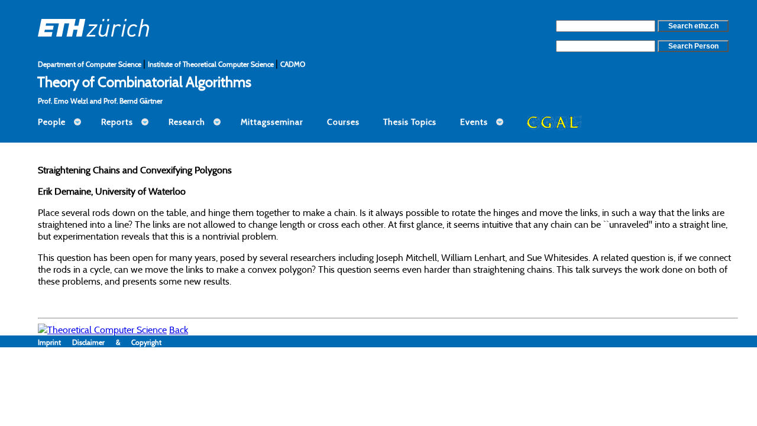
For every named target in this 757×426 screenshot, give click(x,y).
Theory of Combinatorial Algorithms (144, 82)
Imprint (55, 342)
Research (187, 122)
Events (474, 122)
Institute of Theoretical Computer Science (212, 64)
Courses (343, 122)
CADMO (292, 64)
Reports (117, 122)
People (52, 122)
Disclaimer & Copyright (116, 342)
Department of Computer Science (90, 64)
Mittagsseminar (272, 122)
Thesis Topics (409, 122)
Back (178, 329)
